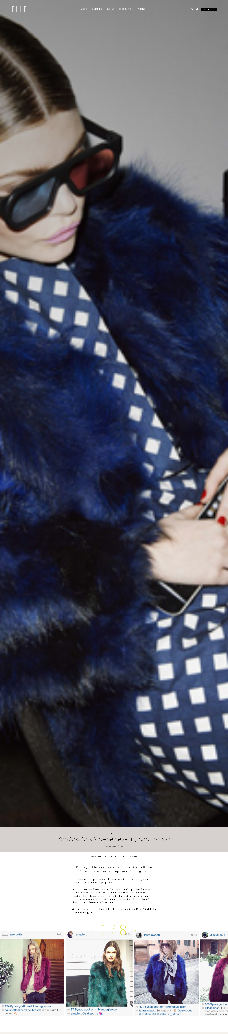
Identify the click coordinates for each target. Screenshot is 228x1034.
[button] (135, 930)
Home (92, 856)
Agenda (142, 9)
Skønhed (97, 9)
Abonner (209, 9)
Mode (84, 9)
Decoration (126, 9)
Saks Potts (133, 880)
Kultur (110, 9)
